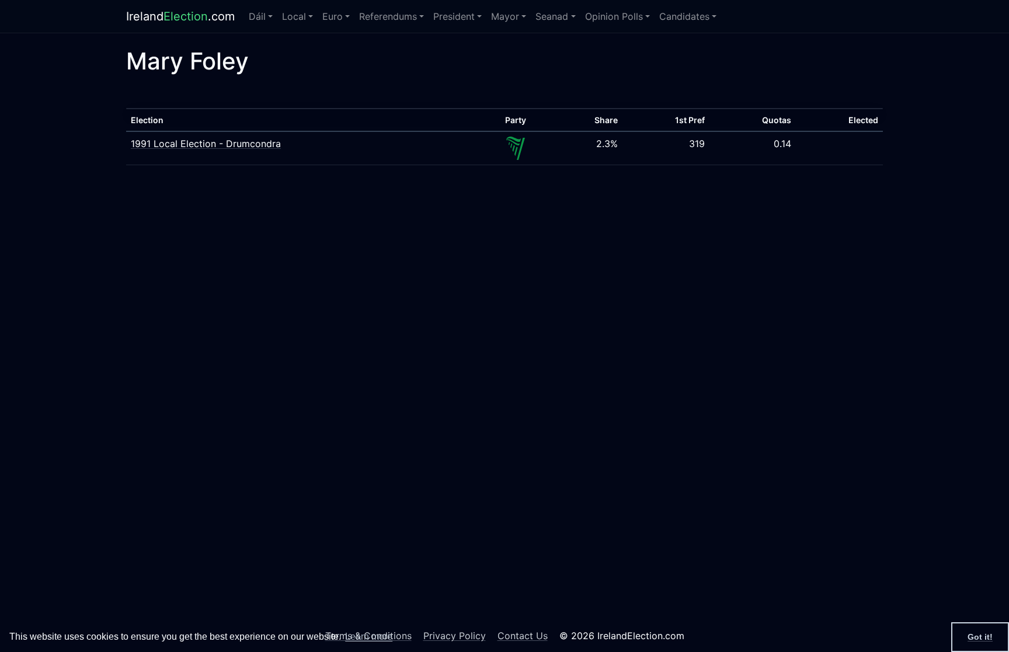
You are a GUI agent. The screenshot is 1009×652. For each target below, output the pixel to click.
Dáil (257, 16)
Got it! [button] (980, 636)
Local (294, 16)
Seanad (551, 16)
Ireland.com (180, 16)
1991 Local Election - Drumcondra (206, 143)
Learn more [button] (368, 636)
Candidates (684, 16)
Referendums (388, 16)
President (454, 16)
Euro (332, 16)
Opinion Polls (614, 16)
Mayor (505, 16)
